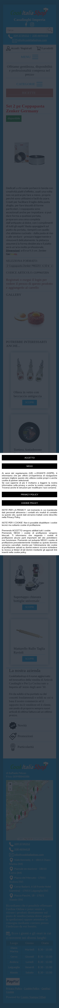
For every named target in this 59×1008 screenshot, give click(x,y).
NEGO (29, 466)
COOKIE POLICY (29, 503)
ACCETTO (30, 457)
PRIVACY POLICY (29, 494)
